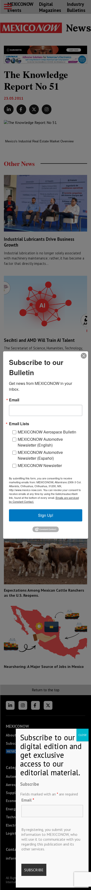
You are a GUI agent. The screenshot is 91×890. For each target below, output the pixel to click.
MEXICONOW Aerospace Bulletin (47, 432)
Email (27, 800)
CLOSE (82, 735)
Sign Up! (45, 515)
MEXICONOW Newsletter (40, 465)
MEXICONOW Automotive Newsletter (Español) (40, 455)
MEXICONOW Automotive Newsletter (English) (40, 442)
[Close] (84, 356)
